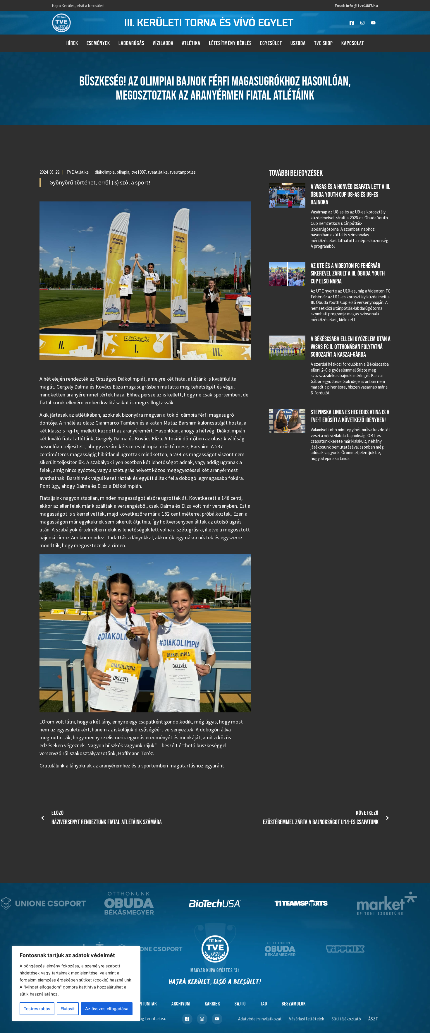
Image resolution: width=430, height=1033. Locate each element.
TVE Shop (323, 43)
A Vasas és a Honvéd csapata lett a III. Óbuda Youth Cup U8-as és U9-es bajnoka (350, 194)
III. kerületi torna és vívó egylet (208, 23)
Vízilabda (163, 43)
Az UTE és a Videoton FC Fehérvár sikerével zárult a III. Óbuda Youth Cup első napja (348, 273)
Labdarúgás (131, 43)
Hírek (72, 43)
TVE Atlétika (77, 172)
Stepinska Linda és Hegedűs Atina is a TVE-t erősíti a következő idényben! (350, 416)
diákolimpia (105, 172)
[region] (76, 983)
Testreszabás (37, 1008)
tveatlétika (158, 172)
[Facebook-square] (351, 23)
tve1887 (138, 172)
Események (98, 43)
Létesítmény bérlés (230, 43)
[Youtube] (373, 23)
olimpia (123, 172)
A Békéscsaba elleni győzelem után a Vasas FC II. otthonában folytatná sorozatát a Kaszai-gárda (351, 347)
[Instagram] (362, 23)
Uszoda (298, 43)
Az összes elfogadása (106, 1008)
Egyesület (271, 43)
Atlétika (191, 43)
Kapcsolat (352, 43)
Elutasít (68, 1008)
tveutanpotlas (183, 172)
